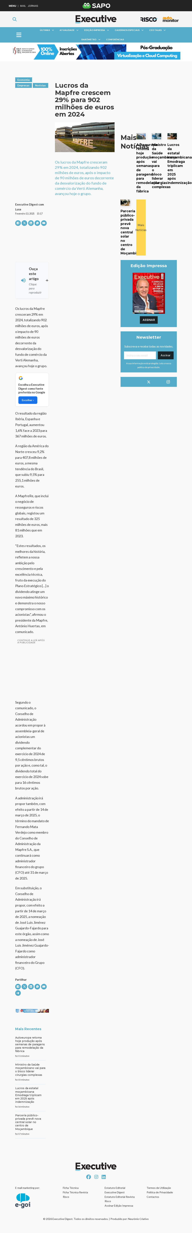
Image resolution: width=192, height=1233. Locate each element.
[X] (24, 223)
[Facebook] (18, 223)
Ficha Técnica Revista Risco (75, 1194)
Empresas (23, 85)
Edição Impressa (94, 30)
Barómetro (88, 39)
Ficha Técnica (71, 1187)
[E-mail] (44, 223)
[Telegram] (18, 993)
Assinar (149, 319)
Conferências (115, 39)
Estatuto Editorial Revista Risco (120, 1199)
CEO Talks (155, 30)
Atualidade (67, 30)
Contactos (153, 1196)
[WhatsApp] (37, 223)
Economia (23, 79)
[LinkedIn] (31, 223)
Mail (23, 6)
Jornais (33, 6)
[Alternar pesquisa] (15, 19)
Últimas (45, 30)
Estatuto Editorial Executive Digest (115, 1190)
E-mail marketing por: (27, 1187)
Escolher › (28, 400)
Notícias (40, 85)
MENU (12, 6)
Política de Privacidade (160, 1192)
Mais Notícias (141, 227)
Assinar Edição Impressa (119, 1205)
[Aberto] (18, 35)
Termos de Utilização (159, 1187)
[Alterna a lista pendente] (53, 30)
